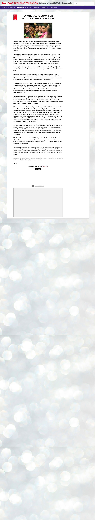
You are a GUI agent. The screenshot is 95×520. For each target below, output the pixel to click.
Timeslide (53, 8)
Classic (4, 8)
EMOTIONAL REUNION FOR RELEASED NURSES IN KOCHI (38, 17)
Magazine (20, 8)
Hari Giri (45, 166)
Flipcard (11, 8)
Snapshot (44, 8)
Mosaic (28, 8)
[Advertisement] (73, 44)
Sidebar (35, 8)
